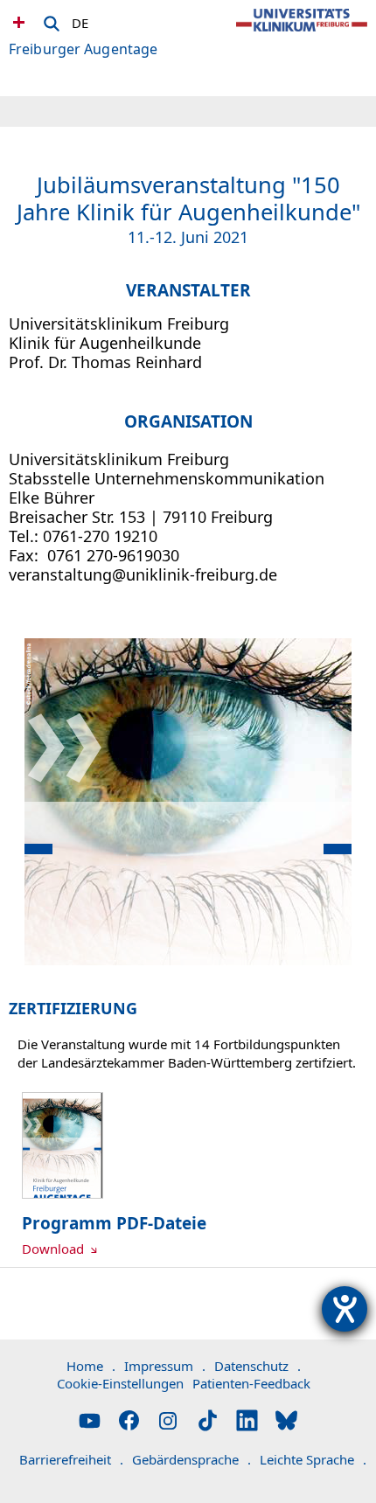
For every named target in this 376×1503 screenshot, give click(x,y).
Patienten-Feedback (251, 1383)
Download (54, 1248)
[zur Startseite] (301, 35)
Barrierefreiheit (71, 1459)
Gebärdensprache (191, 1459)
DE (80, 20)
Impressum (164, 1365)
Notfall (16, 21)
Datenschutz (257, 1365)
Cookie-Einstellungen (120, 1383)
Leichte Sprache (313, 1459)
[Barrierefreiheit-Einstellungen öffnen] (344, 1309)
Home (90, 1365)
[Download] (62, 1193)
